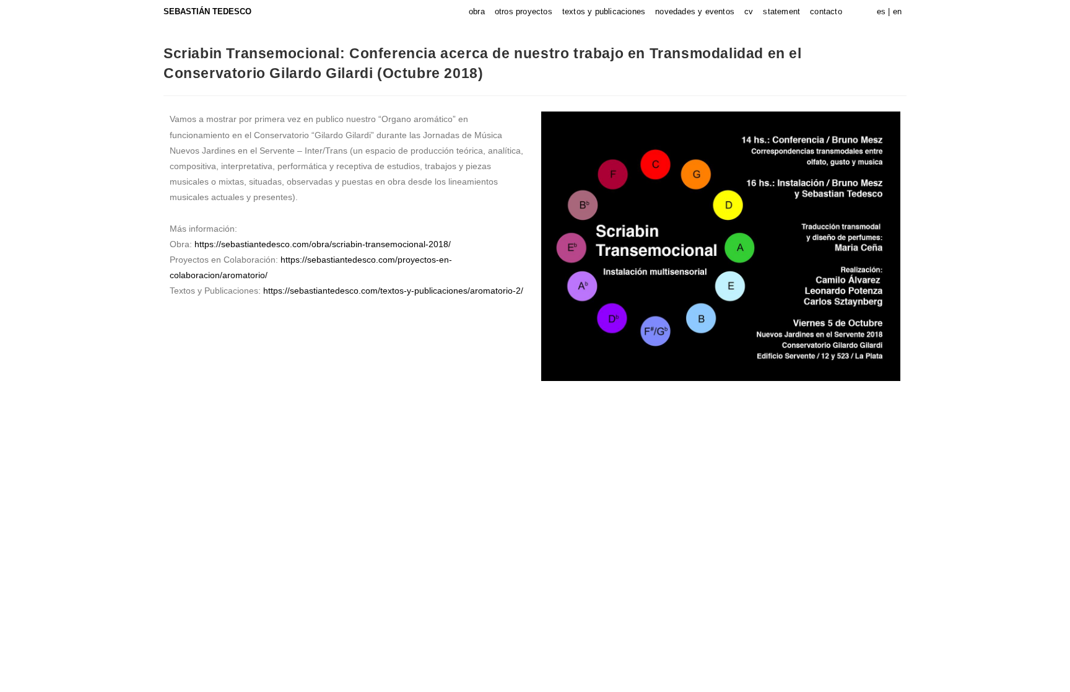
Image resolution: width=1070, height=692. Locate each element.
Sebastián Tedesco (207, 11)
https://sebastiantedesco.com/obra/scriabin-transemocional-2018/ (322, 244)
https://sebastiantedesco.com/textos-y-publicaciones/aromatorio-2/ (393, 291)
